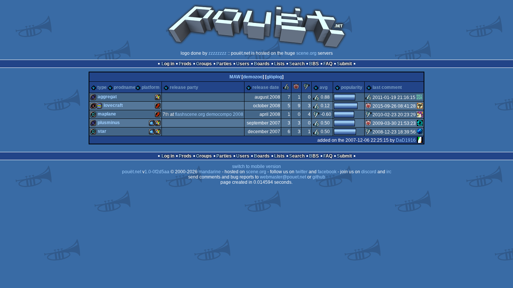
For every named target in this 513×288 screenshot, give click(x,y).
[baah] (419, 97)
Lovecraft (113, 105)
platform (151, 87)
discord (368, 171)
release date (265, 87)
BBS (314, 63)
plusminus (109, 122)
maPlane (107, 114)
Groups (204, 63)
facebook (327, 171)
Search (297, 63)
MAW (234, 77)
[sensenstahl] (420, 106)
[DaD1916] (420, 140)
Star (102, 131)
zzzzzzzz (217, 53)
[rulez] (286, 88)
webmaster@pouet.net (283, 177)
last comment (387, 87)
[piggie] (296, 88)
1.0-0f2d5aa (157, 171)
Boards (262, 63)
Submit (344, 63)
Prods (185, 63)
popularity (351, 87)
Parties (224, 63)
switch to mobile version (256, 166)
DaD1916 (406, 140)
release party (184, 87)
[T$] (420, 132)
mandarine (210, 171)
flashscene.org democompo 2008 (209, 114)
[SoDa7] (420, 123)
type (102, 87)
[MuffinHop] (420, 114)
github (318, 177)
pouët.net (131, 171)
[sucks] (306, 88)
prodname (125, 87)
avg (323, 87)
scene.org (306, 53)
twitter (302, 171)
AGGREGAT (107, 96)
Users (242, 63)
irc (388, 171)
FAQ (327, 63)
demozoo (253, 77)
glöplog (274, 77)
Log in (167, 63)
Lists (279, 63)
